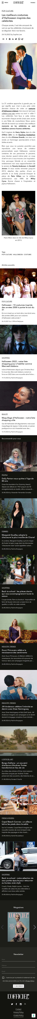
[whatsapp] (19, 39)
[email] (3, 39)
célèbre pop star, (8, 113)
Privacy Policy (30, 981)
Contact (18, 1009)
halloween (18, 254)
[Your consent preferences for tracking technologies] (33, 1015)
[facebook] (6, 39)
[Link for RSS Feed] (25, 1004)
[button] (33, 217)
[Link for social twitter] (12, 1005)
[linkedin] (12, 39)
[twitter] (16, 39)
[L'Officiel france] (18, 2)
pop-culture (7, 254)
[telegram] (22, 39)
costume (27, 254)
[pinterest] (9, 39)
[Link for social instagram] (21, 1005)
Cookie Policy (18, 1016)
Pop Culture (7, 11)
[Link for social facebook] (16, 1005)
